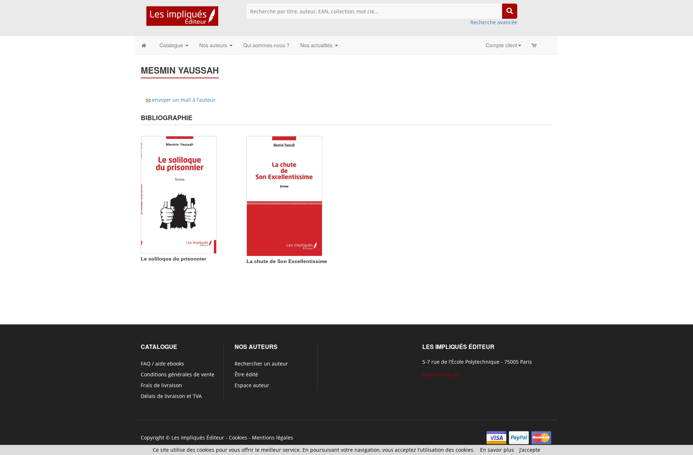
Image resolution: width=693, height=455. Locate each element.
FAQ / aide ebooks (162, 363)
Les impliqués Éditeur (197, 437)
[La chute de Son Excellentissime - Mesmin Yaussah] (284, 195)
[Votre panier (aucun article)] (534, 45)
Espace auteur (252, 385)
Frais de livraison (161, 385)
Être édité (246, 374)
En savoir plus (497, 449)
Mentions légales (272, 437)
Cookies (238, 437)
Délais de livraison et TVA (171, 396)
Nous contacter (440, 374)
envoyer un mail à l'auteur (183, 99)
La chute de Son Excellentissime (287, 261)
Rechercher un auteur (261, 363)
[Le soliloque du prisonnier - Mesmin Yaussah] (179, 194)
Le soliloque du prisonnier (173, 259)
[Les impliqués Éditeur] (182, 19)
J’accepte (529, 449)
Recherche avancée (493, 22)
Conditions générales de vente (177, 374)
